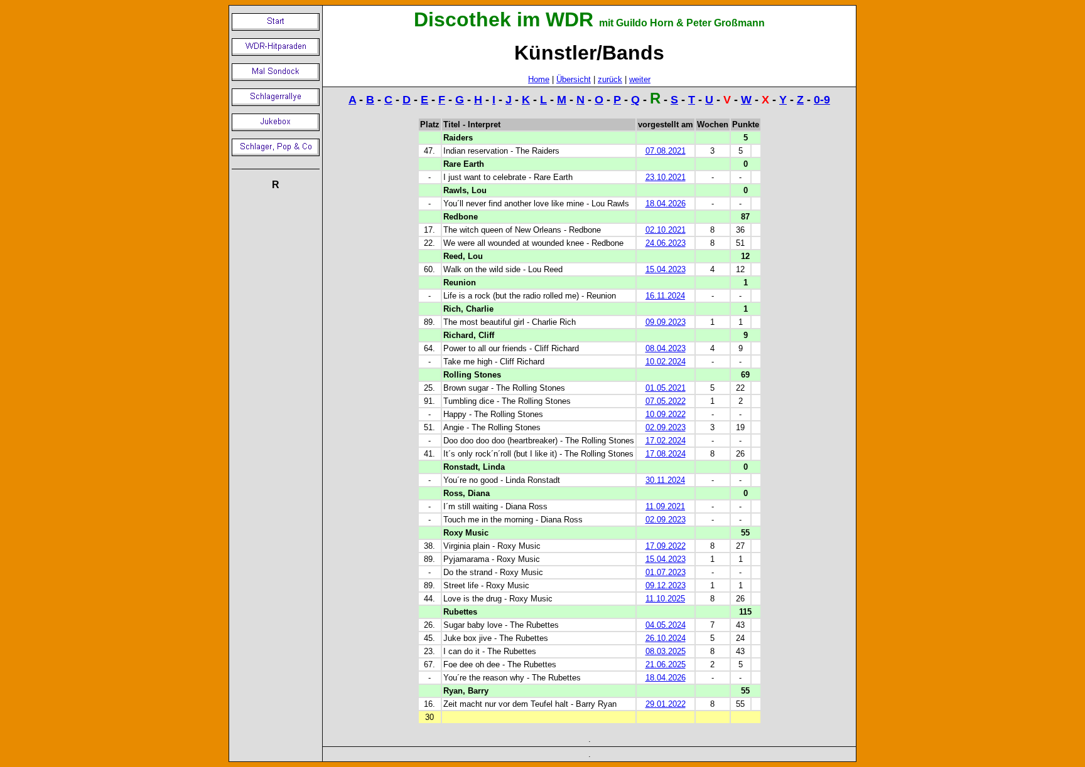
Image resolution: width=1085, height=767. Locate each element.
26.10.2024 (665, 638)
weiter (639, 79)
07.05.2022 (665, 401)
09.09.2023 (665, 322)
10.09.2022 (665, 414)
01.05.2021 (665, 388)
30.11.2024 (665, 480)
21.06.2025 (665, 664)
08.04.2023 (665, 348)
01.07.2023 (665, 572)
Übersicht (573, 79)
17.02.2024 (665, 440)
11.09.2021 (665, 506)
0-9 (822, 99)
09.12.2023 (665, 585)
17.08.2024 (665, 453)
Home (538, 79)
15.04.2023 (665, 269)
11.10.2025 (665, 598)
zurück (610, 79)
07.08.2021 (665, 151)
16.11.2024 (665, 295)
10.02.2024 (665, 361)
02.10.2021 (665, 230)
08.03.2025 (665, 651)
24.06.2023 (665, 243)
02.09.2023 (665, 427)
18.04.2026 (665, 203)
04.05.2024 (665, 625)
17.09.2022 (665, 546)
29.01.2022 (665, 704)
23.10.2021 (665, 177)
